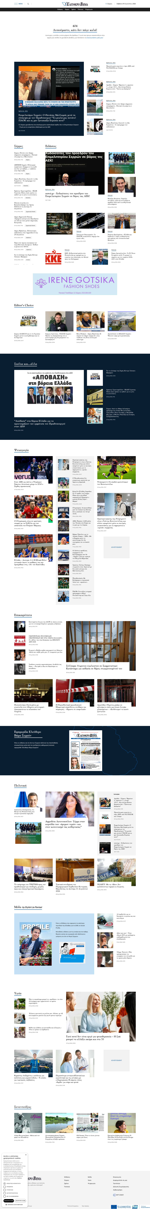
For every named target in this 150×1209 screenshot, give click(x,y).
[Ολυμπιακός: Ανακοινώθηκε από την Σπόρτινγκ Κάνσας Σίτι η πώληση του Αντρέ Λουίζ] (63, 512)
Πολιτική (80, 9)
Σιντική (28, 259)
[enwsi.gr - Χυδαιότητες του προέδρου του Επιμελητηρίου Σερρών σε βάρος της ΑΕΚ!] (75, 173)
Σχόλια (74, 9)
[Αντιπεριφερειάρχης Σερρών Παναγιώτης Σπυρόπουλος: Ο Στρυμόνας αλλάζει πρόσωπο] (59, 1123)
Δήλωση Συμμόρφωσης (121, 1187)
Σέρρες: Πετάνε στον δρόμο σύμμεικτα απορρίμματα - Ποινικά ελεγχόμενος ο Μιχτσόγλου (119, 106)
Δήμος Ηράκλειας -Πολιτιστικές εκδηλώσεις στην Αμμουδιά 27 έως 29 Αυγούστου (26, 233)
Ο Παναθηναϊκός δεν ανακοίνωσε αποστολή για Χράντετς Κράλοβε (81, 480)
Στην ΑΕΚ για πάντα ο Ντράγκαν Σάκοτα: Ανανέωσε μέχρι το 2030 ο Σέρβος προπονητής (28, 484)
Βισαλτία (26, 185)
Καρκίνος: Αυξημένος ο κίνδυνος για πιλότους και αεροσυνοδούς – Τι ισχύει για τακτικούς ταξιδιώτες (30, 1078)
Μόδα (28, 907)
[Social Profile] (36, 944)
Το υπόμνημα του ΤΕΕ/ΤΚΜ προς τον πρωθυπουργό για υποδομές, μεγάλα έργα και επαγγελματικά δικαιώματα (30, 887)
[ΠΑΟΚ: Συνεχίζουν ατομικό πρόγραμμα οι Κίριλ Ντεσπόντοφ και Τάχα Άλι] (63, 596)
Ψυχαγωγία (89, 9)
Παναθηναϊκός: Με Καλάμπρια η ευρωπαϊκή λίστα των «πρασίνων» (81, 580)
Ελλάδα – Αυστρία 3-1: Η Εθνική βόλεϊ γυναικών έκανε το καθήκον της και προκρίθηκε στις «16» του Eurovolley (30, 562)
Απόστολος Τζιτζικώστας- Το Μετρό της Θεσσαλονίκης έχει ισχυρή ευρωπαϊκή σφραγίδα (24, 811)
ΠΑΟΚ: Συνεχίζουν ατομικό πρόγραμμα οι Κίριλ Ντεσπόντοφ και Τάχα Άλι (82, 593)
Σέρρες (67, 9)
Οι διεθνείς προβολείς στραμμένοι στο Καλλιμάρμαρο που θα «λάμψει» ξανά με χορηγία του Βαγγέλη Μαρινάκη (81, 554)
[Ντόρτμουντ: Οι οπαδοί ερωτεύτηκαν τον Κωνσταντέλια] (116, 470)
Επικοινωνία (117, 1177)
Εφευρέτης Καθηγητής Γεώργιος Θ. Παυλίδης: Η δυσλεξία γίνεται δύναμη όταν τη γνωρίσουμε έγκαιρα (120, 1137)
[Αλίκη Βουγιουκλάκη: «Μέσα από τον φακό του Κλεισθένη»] (28, 1123)
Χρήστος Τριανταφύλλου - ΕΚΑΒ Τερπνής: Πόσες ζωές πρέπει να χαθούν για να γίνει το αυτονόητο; (25, 193)
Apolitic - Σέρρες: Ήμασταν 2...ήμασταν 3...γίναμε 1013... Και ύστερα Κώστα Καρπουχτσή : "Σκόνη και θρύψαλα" (119, 87)
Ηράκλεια (28, 237)
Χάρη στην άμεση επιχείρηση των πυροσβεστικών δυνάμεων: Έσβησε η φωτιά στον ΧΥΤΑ (26, 245)
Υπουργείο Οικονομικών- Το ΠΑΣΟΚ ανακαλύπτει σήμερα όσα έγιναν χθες (88, 236)
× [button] (25, 1154)
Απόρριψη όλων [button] (20, 1200)
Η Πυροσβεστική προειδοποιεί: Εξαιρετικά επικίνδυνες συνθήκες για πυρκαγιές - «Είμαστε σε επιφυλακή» (71, 707)
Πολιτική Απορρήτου (72, 1206)
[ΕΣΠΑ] (130, 1207)
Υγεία (17, 993)
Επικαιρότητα (23, 615)
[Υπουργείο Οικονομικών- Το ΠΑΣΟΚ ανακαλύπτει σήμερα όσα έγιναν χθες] (91, 223)
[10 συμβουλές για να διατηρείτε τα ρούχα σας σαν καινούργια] (105, 921)
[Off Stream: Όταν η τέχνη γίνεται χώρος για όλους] (91, 1123)
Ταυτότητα (116, 1183)
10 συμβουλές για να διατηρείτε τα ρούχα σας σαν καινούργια (126, 916)
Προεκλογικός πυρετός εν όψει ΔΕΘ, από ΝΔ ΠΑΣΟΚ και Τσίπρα (123, 814)
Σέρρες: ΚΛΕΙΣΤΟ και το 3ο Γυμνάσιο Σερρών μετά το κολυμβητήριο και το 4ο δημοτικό (27, 335)
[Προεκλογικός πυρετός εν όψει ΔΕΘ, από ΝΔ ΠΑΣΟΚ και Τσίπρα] (95, 69)
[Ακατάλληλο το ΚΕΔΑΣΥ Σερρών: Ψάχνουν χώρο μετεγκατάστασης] (122, 321)
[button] (14, 1205)
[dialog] (15, 1180)
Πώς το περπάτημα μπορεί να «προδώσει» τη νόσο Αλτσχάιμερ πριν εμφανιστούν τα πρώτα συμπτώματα (46, 1001)
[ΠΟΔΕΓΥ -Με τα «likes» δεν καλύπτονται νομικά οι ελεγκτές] (116, 872)
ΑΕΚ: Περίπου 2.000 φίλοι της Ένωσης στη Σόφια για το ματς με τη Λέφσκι (82, 523)
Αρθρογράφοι (117, 1190)
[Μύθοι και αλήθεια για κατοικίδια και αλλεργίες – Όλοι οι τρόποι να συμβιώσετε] (19, 1032)
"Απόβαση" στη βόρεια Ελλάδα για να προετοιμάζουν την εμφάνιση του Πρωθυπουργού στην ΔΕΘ (39, 424)
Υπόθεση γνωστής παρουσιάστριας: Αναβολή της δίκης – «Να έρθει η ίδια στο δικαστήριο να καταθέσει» (45, 666)
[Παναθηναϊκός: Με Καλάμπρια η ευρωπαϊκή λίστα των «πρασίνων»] (63, 583)
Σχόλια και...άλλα (23, 111)
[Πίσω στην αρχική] (75, 4)
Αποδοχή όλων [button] (8, 1200)
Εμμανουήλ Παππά (30, 211)
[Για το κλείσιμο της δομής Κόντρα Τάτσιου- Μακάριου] (95, 378)
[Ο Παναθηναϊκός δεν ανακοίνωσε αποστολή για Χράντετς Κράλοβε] (63, 483)
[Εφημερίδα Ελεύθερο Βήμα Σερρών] (97, 750)
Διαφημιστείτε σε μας (120, 1180)
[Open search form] (28, 4)
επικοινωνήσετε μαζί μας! (94, 38)
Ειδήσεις (60, 9)
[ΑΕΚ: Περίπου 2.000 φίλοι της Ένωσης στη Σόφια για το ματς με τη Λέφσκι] (63, 526)
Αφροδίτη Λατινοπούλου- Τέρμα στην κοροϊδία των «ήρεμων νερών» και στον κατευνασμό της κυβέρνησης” (65, 824)
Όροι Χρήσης (85, 1206)
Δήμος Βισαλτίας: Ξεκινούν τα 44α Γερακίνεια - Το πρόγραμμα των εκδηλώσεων (118, 125)
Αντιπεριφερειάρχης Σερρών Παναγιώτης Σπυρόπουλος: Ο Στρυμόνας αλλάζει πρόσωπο (55, 1137)
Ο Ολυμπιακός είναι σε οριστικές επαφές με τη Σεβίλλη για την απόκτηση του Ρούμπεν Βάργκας (27, 523)
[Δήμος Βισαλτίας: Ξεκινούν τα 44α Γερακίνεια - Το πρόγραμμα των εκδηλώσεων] (95, 126)
